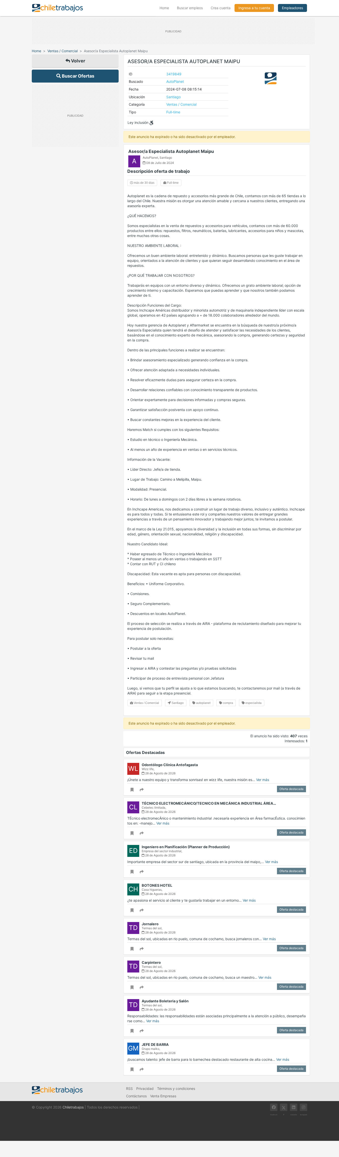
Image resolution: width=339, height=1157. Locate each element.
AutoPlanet (175, 81)
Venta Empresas (163, 1096)
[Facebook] (273, 1107)
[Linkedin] (293, 1107)
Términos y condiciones (176, 1088)
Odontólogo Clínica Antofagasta (170, 765)
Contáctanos (136, 1096)
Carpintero (151, 962)
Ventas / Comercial (62, 51)
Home (166, 7)
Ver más (262, 780)
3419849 (173, 74)
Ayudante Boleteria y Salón (165, 1001)
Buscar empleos (190, 8)
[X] (283, 1107)
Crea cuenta (221, 8)
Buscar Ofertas (77, 76)
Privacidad (145, 1088)
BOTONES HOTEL (157, 885)
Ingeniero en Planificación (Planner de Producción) (186, 847)
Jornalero (150, 924)
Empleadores (292, 8)
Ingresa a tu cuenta (254, 8)
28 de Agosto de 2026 (159, 773)
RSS (129, 1088)
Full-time (173, 112)
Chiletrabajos (73, 1107)
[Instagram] (303, 1107)
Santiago (173, 97)
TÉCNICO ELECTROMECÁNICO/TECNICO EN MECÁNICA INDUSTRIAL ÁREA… (209, 803)
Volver (77, 60)
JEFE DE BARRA (155, 1044)
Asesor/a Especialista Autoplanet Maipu (171, 151)
